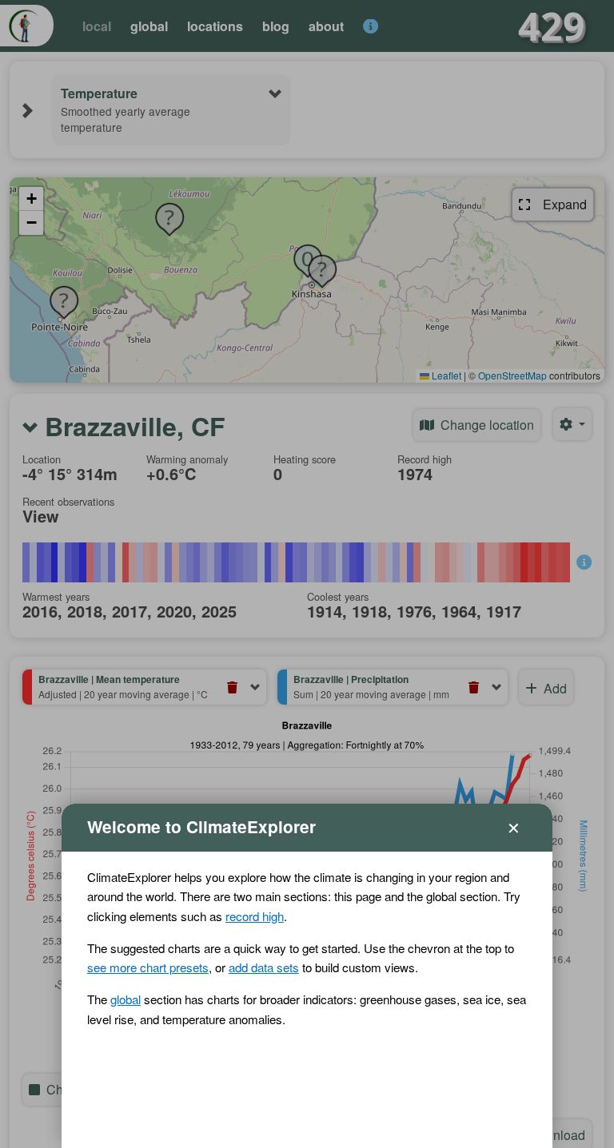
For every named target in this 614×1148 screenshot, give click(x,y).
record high (254, 916)
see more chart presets (148, 967)
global (125, 999)
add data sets (264, 967)
